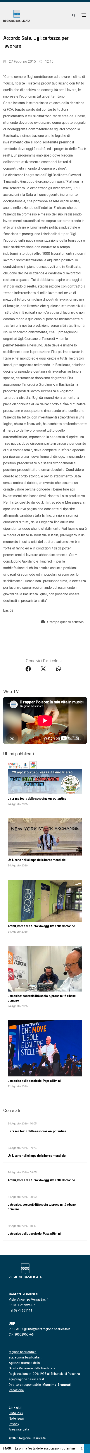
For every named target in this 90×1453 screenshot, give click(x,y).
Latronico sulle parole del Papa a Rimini (34, 1081)
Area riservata (19, 1429)
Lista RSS (16, 1413)
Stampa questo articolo (65, 622)
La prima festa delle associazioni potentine (37, 798)
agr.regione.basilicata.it (25, 1357)
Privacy (14, 1424)
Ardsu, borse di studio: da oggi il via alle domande (41, 926)
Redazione (16, 1390)
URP (12, 1324)
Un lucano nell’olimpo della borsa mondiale (36, 860)
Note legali (16, 1418)
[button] (83, 15)
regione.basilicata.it (22, 1352)
